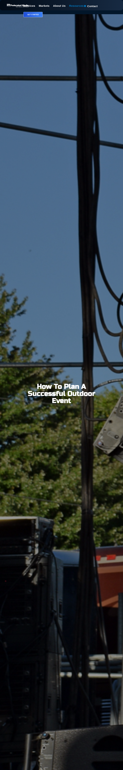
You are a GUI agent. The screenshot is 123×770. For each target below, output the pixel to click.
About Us (59, 6)
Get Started (33, 15)
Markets (44, 6)
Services (29, 6)
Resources (76, 6)
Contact (92, 6)
